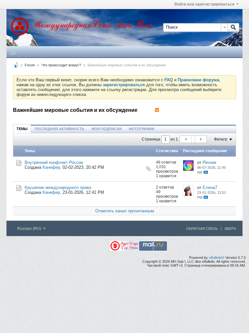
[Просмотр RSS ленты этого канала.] (157, 110)
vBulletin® (216, 258)
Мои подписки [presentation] (106, 129)
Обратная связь (202, 229)
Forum (30, 65)
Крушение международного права (58, 187)
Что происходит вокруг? (61, 65)
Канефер (51, 167)
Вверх (230, 229)
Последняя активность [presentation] (59, 129)
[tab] (22, 128)
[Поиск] (233, 27)
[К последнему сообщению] (206, 172)
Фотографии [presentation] (141, 129)
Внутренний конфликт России (54, 162)
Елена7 (210, 187)
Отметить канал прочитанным (124, 210)
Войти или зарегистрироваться (204, 4)
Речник (209, 162)
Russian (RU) (29, 228)
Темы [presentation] (22, 129)
